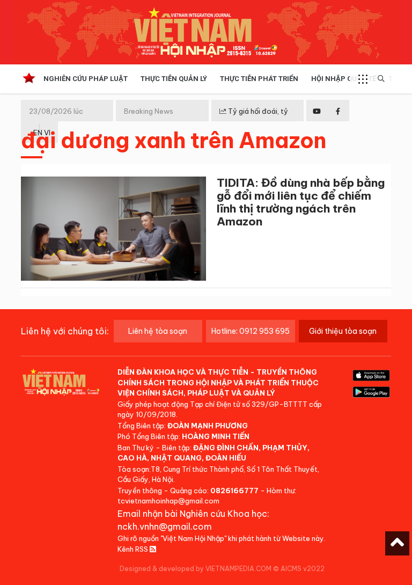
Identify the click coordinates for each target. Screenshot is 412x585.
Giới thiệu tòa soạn (343, 331)
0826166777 (234, 490)
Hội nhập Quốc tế (343, 79)
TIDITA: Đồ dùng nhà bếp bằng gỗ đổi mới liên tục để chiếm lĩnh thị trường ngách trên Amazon (301, 202)
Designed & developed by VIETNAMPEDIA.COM (195, 569)
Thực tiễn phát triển (259, 79)
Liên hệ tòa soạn (157, 331)
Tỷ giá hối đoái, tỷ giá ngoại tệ (253, 120)
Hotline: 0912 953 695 (250, 331)
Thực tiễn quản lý (174, 79)
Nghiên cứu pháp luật (85, 79)
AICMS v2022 (303, 569)
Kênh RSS (133, 549)
